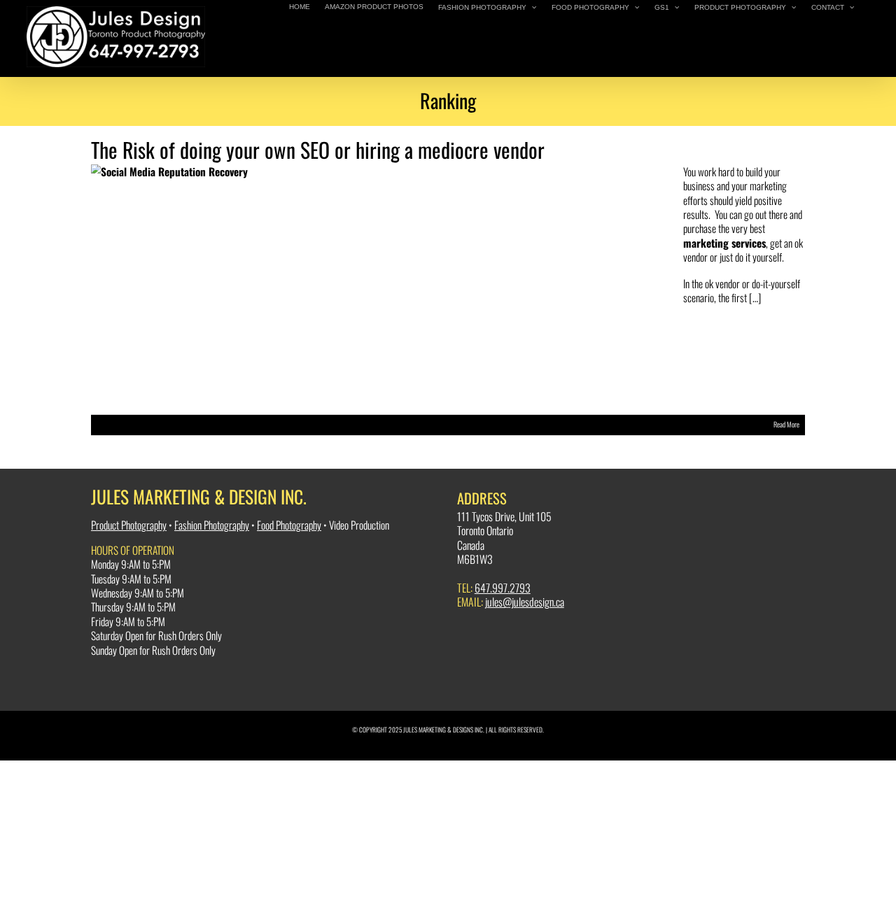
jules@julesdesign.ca (524, 601)
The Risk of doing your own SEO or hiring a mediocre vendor (318, 149)
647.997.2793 (503, 587)
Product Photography (129, 524)
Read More (786, 424)
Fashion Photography (211, 524)
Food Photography (289, 524)
